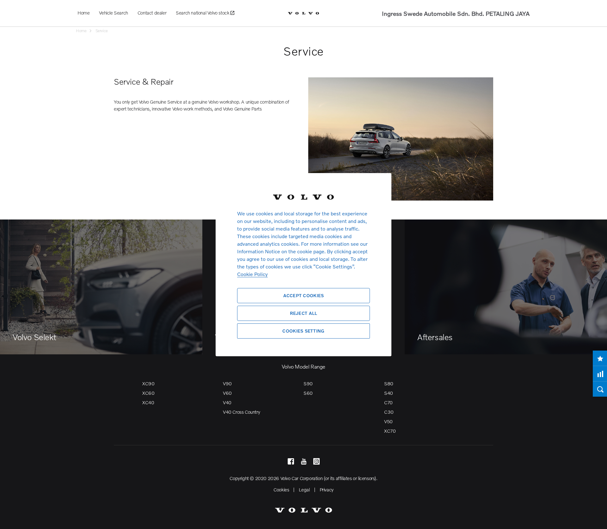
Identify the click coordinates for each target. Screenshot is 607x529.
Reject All (303, 313)
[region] (303, 264)
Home (83, 12)
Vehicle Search (113, 12)
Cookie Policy (252, 274)
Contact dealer (152, 12)
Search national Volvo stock (203, 12)
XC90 (148, 383)
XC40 (148, 402)
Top (596, 519)
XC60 (148, 393)
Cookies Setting (303, 331)
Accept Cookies (303, 295)
